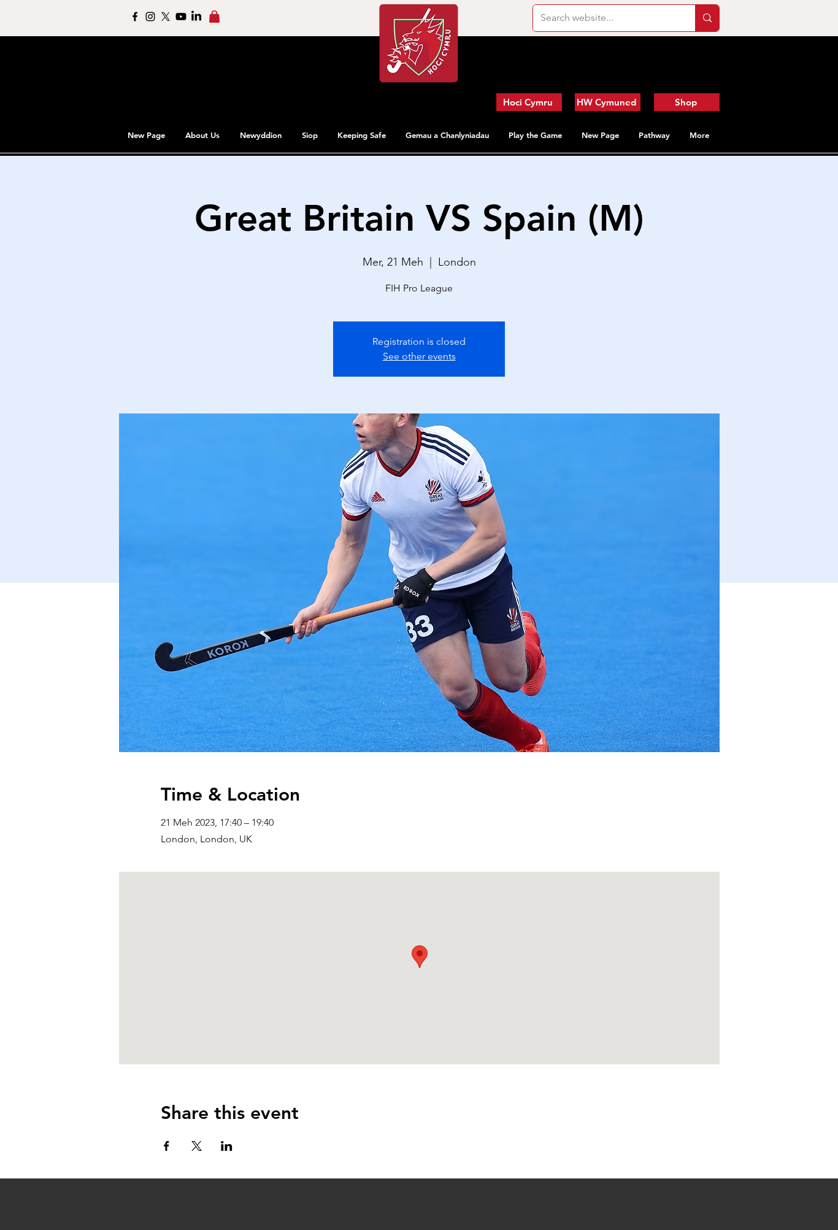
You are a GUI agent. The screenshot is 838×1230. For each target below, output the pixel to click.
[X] (166, 16)
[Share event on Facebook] (166, 1146)
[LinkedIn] (196, 16)
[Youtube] (181, 16)
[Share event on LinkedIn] (227, 1146)
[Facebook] (135, 16)
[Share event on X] (196, 1146)
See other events (419, 356)
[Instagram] (150, 16)
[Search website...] (707, 18)
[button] (203, 135)
